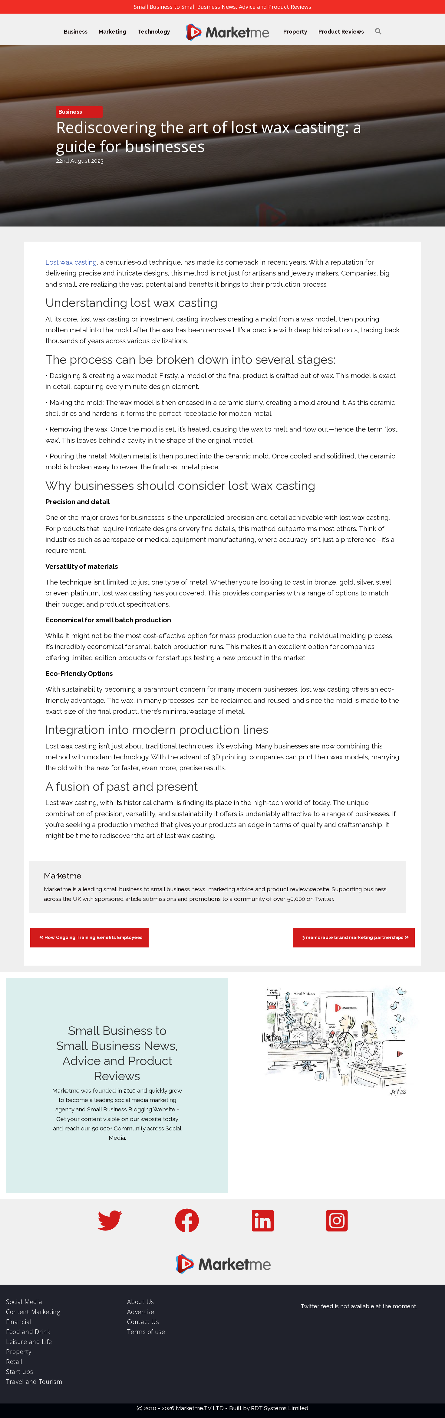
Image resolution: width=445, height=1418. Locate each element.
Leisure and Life (29, 1342)
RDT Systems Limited (279, 1408)
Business (75, 31)
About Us (140, 1302)
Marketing (112, 31)
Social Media (24, 1302)
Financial (18, 1322)
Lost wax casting (71, 262)
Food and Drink (28, 1332)
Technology (153, 31)
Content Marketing (33, 1312)
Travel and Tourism (34, 1381)
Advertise (140, 1312)
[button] (378, 31)
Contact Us (143, 1322)
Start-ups (19, 1371)
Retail (14, 1362)
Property (295, 31)
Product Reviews (341, 31)
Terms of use (146, 1332)
